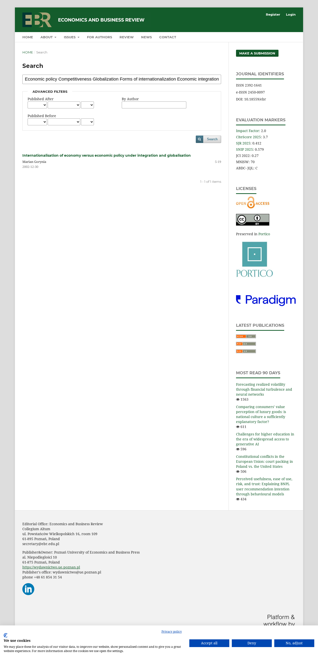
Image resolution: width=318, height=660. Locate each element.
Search (212, 139)
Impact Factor (247, 130)
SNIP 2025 (244, 149)
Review (126, 37)
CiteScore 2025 (248, 137)
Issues (70, 37)
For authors (99, 37)
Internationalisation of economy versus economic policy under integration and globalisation (106, 155)
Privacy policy (171, 631)
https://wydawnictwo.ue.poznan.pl (51, 567)
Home (27, 37)
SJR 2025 (243, 143)
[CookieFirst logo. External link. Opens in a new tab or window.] (5, 635)
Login (291, 14)
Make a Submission (257, 53)
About (47, 37)
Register (273, 14)
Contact (167, 37)
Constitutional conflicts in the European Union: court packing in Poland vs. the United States (264, 461)
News (146, 37)
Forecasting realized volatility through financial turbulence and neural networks (264, 389)
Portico (264, 234)
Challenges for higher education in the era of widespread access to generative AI (265, 439)
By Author (130, 98)
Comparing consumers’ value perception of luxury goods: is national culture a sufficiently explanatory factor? (261, 414)
